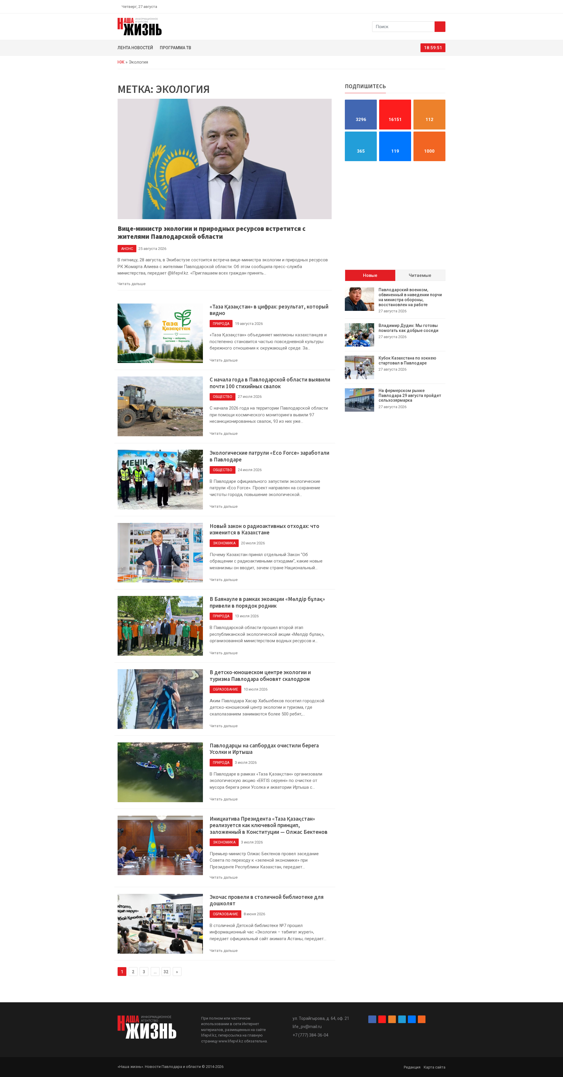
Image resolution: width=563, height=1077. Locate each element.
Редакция (412, 1067)
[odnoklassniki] (422, 6)
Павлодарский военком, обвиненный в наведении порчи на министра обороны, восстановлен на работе (410, 297)
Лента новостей (135, 47)
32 (166, 971)
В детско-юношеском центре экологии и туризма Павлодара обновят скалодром (260, 675)
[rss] (443, 6)
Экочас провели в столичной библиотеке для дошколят (267, 900)
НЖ (121, 62)
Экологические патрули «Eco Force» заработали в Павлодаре (269, 456)
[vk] (436, 6)
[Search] (440, 26)
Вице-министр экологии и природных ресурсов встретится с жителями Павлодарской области (212, 232)
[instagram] (415, 6)
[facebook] (409, 6)
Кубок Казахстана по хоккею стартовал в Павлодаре (407, 360)
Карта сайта (434, 1067)
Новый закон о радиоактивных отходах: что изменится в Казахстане (264, 529)
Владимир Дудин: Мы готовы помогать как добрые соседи (408, 328)
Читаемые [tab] (420, 275)
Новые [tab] (370, 275)
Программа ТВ (175, 47)
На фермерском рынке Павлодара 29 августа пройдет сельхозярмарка (410, 395)
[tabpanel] (395, 349)
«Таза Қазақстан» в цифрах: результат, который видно (269, 310)
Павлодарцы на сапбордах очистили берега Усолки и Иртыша (264, 749)
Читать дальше (131, 284)
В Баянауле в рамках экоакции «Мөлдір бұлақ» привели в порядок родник (267, 602)
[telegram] (429, 6)
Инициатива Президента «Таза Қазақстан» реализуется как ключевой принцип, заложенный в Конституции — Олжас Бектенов (269, 825)
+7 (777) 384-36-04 (310, 1035)
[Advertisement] (395, 215)
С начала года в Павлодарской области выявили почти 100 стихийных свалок (270, 383)
